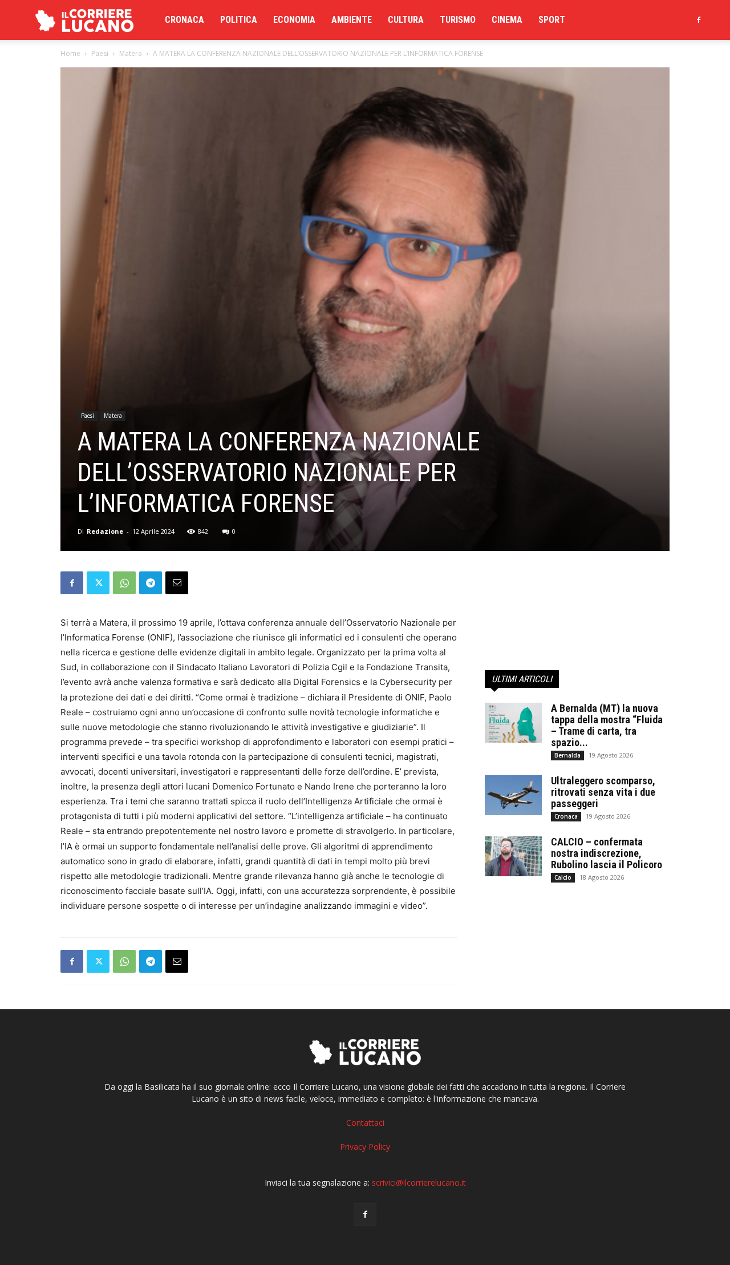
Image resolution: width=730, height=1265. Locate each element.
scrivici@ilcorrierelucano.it (419, 1182)
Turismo (458, 19)
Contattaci (365, 1122)
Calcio (562, 877)
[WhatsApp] (124, 582)
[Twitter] (98, 582)
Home (70, 53)
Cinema (507, 19)
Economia (294, 19)
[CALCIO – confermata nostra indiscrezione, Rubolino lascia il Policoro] (513, 856)
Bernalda (567, 755)
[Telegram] (150, 582)
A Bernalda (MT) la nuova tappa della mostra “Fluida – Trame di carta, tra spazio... (607, 725)
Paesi (99, 53)
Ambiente (351, 19)
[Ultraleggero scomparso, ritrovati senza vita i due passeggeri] (513, 795)
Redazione (105, 531)
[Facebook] (698, 20)
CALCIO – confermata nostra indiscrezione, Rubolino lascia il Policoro (606, 853)
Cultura (406, 19)
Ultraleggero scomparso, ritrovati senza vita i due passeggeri (603, 792)
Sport (551, 19)
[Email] (176, 582)
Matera (130, 53)
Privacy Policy (365, 1146)
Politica (238, 19)
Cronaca (184, 19)
